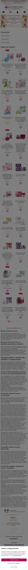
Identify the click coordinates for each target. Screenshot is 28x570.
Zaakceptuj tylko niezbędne (14, 563)
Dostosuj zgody (14, 566)
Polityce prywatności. (17, 555)
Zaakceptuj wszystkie (14, 559)
